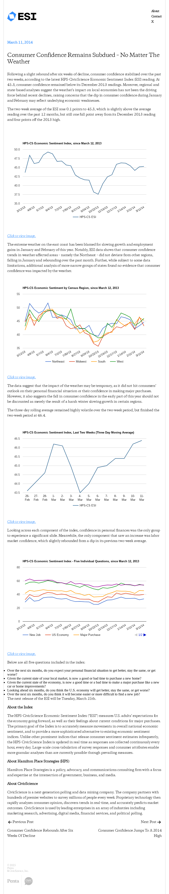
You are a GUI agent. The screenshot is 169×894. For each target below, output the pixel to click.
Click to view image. (21, 236)
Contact (156, 16)
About (155, 11)
